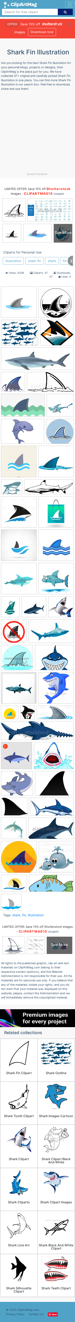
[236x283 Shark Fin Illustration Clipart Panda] (28, 714)
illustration (13, 261)
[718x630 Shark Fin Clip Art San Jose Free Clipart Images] (56, 334)
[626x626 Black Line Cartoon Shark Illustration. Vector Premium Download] (60, 407)
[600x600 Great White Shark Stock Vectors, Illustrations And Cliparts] (34, 608)
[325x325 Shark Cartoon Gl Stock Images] (56, 689)
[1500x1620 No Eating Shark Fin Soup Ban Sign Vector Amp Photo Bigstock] (13, 632)
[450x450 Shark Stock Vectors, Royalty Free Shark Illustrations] (16, 757)
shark (52, 261)
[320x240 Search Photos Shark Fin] (54, 659)
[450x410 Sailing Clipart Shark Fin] (17, 659)
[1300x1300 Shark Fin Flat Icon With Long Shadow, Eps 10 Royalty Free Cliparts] (9, 714)
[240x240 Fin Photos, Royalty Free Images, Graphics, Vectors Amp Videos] (56, 463)
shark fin (34, 261)
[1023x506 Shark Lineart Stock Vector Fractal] (51, 808)
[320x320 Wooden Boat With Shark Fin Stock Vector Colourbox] (19, 858)
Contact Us (36, 1314)
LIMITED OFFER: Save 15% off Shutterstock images (37, 927)
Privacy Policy (15, 1314)
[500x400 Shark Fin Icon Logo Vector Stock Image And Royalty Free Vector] (14, 885)
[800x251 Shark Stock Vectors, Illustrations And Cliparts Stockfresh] (37, 732)
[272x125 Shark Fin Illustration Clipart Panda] (51, 885)
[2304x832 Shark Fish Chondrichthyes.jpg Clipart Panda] (37, 361)
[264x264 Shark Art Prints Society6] (18, 689)
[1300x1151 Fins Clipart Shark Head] (11, 488)
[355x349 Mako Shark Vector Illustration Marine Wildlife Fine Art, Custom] (61, 608)
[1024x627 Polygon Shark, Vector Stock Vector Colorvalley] (51, 633)
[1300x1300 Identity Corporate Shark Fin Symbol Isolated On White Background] (18, 513)
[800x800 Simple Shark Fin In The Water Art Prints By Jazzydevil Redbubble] (11, 904)
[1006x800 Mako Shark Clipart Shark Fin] (19, 334)
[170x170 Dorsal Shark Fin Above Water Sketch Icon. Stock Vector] (18, 463)
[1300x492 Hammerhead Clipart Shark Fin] (48, 488)
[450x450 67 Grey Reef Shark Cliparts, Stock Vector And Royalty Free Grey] (18, 580)
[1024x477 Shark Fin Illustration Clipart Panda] (55, 714)
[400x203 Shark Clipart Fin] (50, 383)
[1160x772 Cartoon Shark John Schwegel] (22, 433)
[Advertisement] (37, 133)
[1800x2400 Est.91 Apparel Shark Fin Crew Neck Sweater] (10, 608)
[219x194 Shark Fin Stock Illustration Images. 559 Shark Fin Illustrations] (17, 785)
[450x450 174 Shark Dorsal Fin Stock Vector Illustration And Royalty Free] (56, 547)
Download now (42, 32)
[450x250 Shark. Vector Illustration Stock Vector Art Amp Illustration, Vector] (51, 830)
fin (65, 261)
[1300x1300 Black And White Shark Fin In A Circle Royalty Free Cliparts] (56, 303)
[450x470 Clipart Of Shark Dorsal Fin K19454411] (59, 433)
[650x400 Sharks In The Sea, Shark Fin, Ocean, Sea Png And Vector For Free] (23, 407)
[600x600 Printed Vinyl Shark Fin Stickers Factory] (18, 303)
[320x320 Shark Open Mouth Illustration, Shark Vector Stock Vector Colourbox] (13, 830)
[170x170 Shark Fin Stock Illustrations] (56, 513)
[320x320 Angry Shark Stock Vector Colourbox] (56, 580)
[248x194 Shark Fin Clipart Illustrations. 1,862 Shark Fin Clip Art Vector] (53, 757)
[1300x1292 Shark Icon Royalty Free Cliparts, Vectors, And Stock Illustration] (18, 547)
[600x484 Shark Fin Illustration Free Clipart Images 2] (14, 808)
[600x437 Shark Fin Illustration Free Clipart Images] (54, 785)
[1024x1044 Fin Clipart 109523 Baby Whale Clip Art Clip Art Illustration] (56, 858)
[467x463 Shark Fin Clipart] (13, 383)
